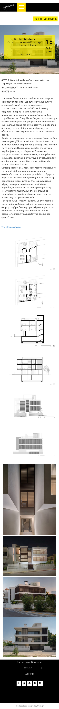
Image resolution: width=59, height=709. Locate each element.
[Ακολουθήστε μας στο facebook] (19, 683)
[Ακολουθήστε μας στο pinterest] (29, 683)
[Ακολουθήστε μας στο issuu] (40, 683)
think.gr (40, 706)
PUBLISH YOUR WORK (45, 19)
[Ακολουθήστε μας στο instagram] (35, 683)
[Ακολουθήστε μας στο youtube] (24, 683)
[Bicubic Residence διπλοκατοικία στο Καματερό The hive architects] (29, 253)
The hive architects (10, 227)
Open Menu (21, 7)
